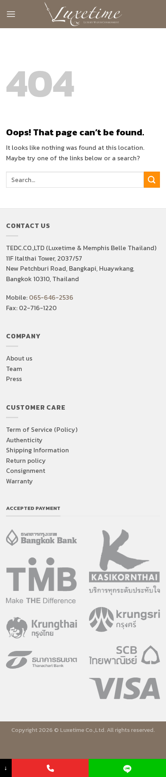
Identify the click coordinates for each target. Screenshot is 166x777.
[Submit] (152, 179)
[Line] (127, 768)
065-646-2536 (51, 297)
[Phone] (50, 768)
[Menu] (11, 14)
